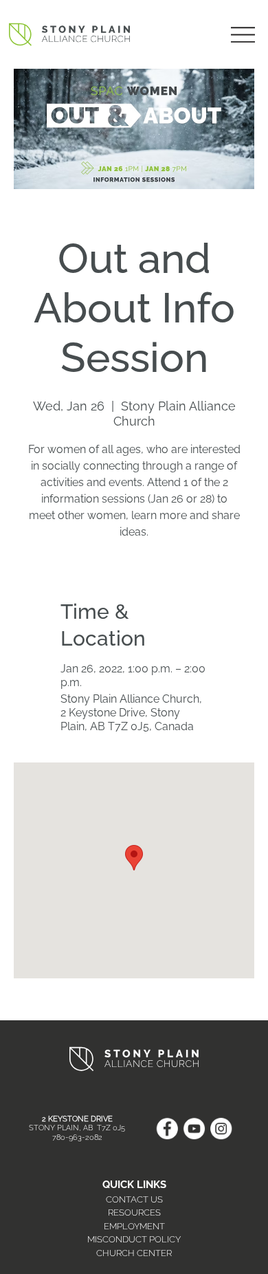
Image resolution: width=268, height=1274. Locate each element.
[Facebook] (166, 1128)
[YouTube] (194, 1128)
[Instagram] (221, 1128)
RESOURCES (134, 1212)
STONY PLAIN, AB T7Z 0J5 (77, 1127)
